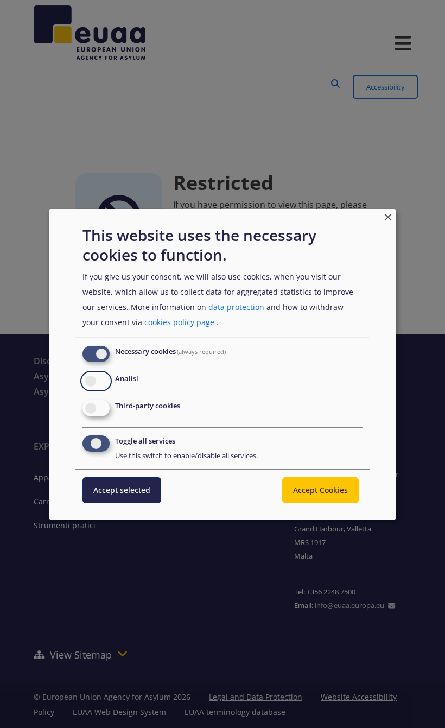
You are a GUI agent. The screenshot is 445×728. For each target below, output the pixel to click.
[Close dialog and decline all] (388, 215)
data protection (236, 307)
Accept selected (121, 490)
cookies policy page (179, 322)
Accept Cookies (320, 490)
